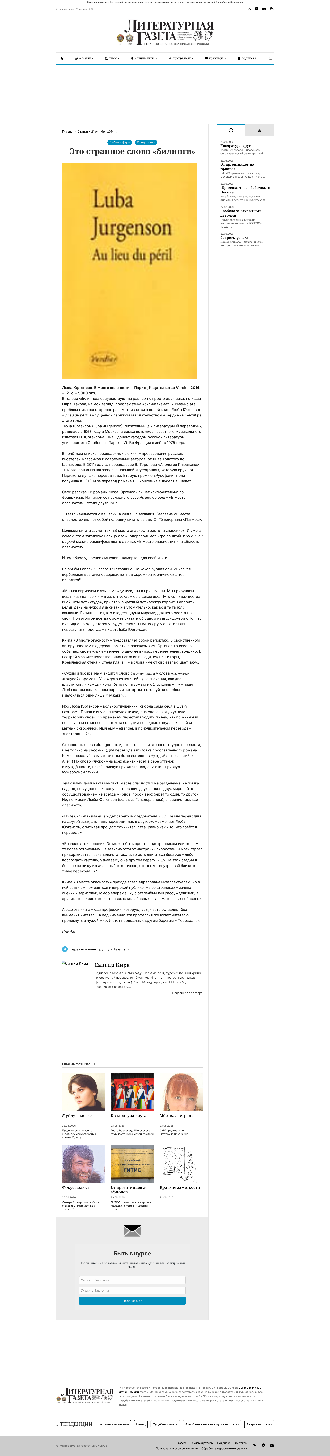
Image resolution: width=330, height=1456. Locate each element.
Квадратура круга (236, 145)
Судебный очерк (144, 1424)
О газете (181, 1443)
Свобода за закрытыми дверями (240, 213)
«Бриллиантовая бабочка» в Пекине (245, 189)
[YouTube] (264, 9)
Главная (68, 131)
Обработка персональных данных (224, 1448)
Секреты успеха (234, 237)
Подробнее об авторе (187, 993)
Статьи (83, 131)
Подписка (224, 1443)
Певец (120, 1424)
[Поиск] (270, 58)
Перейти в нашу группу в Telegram (99, 949)
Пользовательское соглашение (177, 1448)
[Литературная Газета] (165, 32)
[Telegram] (257, 9)
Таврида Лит (268, 1424)
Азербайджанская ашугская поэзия (191, 1424)
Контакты (240, 1443)
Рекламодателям (201, 1443)
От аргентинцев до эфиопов (237, 166)
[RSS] (272, 9)
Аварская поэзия (238, 1424)
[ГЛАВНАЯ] (61, 58)
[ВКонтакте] (249, 9)
